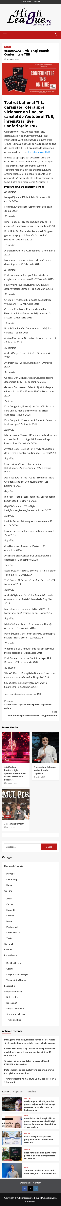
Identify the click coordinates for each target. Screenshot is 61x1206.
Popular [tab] (18, 1091)
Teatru (7, 47)
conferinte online (17, 694)
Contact (36, 1)
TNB (39, 694)
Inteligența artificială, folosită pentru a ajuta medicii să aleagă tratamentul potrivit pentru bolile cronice (30, 1041)
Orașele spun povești (17, 974)
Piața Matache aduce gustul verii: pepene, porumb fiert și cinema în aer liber (29, 1071)
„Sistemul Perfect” (14, 823)
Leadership (11, 879)
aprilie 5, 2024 (40, 777)
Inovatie (10, 873)
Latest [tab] (6, 1091)
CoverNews (48, 1197)
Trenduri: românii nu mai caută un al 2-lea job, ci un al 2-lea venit (30, 1080)
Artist (9, 898)
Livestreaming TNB (39, 151)
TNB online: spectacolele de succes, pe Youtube (32, 713)
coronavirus (31, 694)
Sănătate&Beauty (13, 991)
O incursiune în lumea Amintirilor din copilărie (45, 770)
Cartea (9, 904)
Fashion (8, 949)
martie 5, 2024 (10, 827)
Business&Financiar (14, 866)
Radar (9, 885)
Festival (10, 915)
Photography (12, 927)
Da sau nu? (11, 1003)
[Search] (55, 34)
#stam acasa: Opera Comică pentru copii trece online (27, 704)
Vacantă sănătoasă (16, 980)
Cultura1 (8, 944)
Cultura (8, 891)
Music (9, 921)
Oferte (9, 968)
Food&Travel (10, 955)
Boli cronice (12, 997)
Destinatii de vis (14, 963)
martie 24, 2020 (13, 59)
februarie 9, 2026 (11, 783)
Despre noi (26, 1)
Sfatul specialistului (16, 1014)
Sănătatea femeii (15, 1008)
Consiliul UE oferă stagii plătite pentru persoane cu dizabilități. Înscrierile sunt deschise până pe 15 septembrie (29, 1052)
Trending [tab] (30, 1091)
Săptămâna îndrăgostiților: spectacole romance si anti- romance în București (15, 773)
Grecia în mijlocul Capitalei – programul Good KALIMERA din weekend (26, 1063)
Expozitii (10, 910)
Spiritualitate (13, 932)
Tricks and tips (13, 1020)
